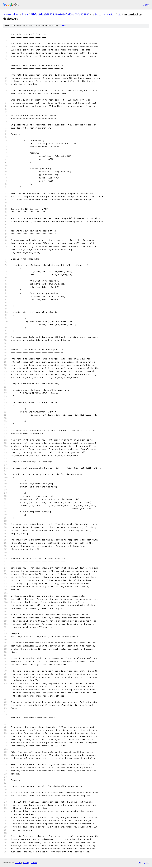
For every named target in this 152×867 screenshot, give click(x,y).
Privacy (26, 862)
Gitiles (18, 862)
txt (139, 862)
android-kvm (11, 14)
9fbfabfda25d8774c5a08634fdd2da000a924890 (60, 14)
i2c (119, 14)
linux (25, 14)
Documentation (105, 14)
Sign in (146, 4)
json (146, 862)
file (64, 25)
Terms (34, 862)
